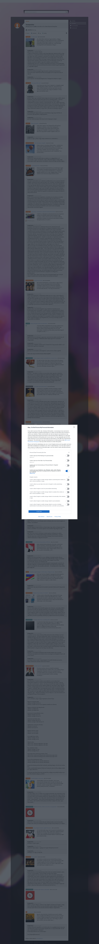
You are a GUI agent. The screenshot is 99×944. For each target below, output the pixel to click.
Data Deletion (41, 516)
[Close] (74, 427)
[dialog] (49, 472)
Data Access (49, 516)
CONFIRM (39, 511)
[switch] (67, 456)
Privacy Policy (58, 516)
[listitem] (49, 452)
